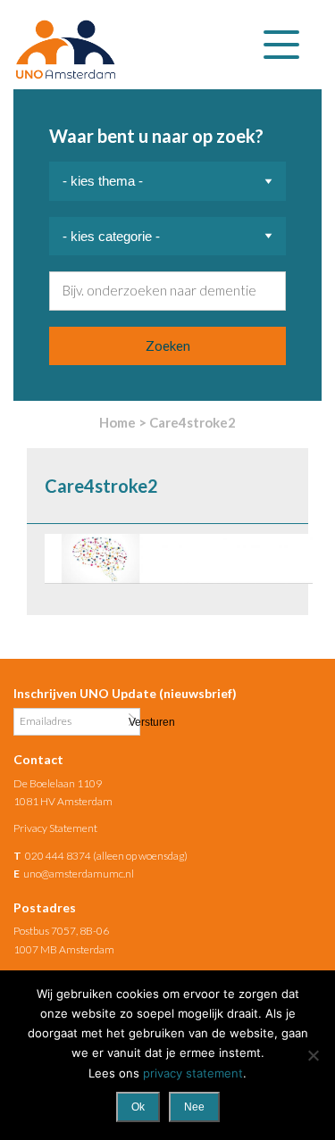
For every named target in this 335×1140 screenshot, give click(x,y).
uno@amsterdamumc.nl (78, 873)
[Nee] (313, 1055)
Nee (194, 1107)
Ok (138, 1107)
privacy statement (193, 1073)
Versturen (132, 721)
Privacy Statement (55, 828)
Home (117, 422)
